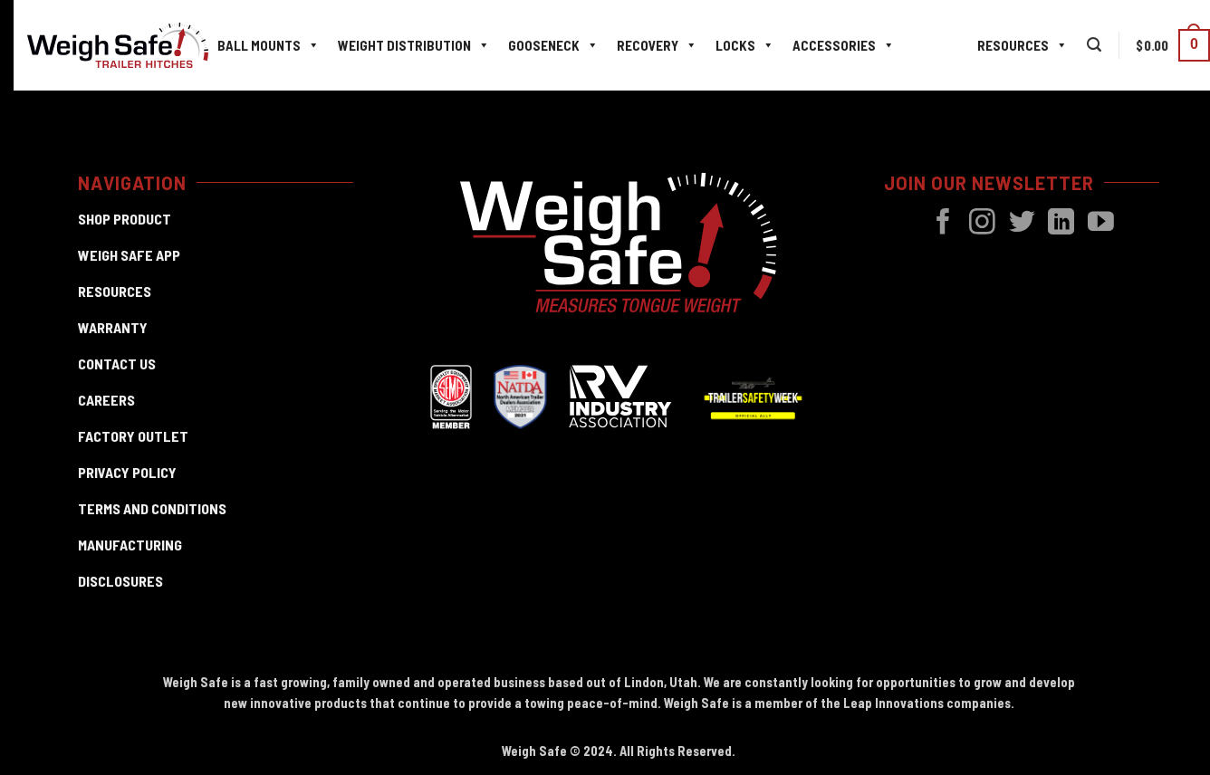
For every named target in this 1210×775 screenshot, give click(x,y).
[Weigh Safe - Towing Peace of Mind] (117, 46)
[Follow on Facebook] (943, 223)
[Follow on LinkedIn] (1061, 223)
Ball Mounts (259, 45)
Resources (1013, 45)
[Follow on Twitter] (1022, 223)
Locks (735, 45)
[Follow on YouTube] (1101, 223)
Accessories (834, 45)
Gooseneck (544, 45)
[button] (1094, 44)
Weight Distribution (404, 45)
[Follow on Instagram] (982, 223)
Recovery (647, 45)
